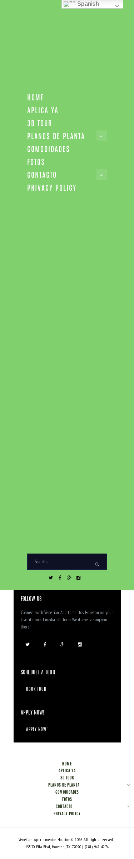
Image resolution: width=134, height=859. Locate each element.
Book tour (36, 689)
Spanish (87, 4)
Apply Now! (37, 729)
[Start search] (97, 565)
